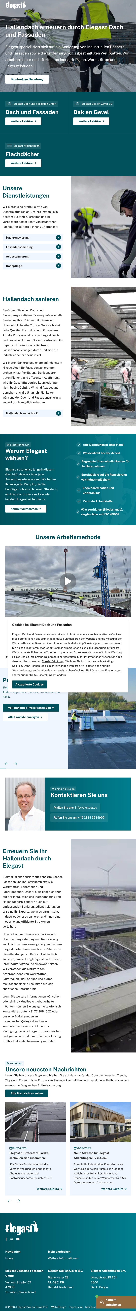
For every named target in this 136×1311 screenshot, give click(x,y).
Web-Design (58, 1307)
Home (9, 1258)
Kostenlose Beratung (27, 79)
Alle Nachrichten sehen (27, 1093)
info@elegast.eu (86, 807)
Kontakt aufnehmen (24, 509)
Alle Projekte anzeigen (23, 717)
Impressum (76, 1307)
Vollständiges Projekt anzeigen (29, 707)
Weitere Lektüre (22, 121)
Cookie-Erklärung (53, 661)
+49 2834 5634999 (91, 817)
